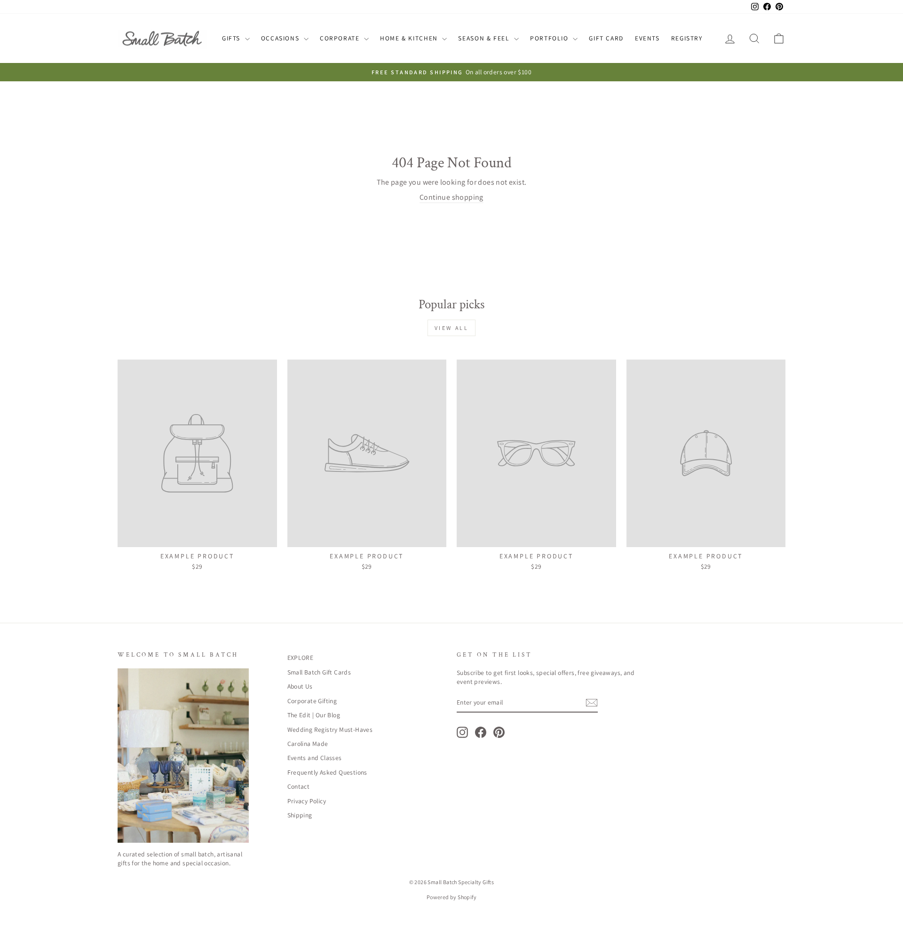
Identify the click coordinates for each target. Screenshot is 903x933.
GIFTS (232, 38)
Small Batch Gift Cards (319, 672)
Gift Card (606, 38)
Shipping (299, 815)
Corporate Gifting (312, 701)
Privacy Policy (306, 801)
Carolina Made (307, 743)
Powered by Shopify (451, 897)
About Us (300, 686)
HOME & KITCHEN (410, 38)
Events (647, 38)
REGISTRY (687, 38)
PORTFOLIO (550, 38)
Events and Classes (314, 757)
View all (452, 327)
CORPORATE (341, 38)
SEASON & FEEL (485, 38)
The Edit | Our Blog (314, 715)
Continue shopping (451, 197)
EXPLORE (300, 657)
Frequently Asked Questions (327, 772)
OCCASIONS (281, 38)
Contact (298, 786)
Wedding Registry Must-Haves (330, 729)
